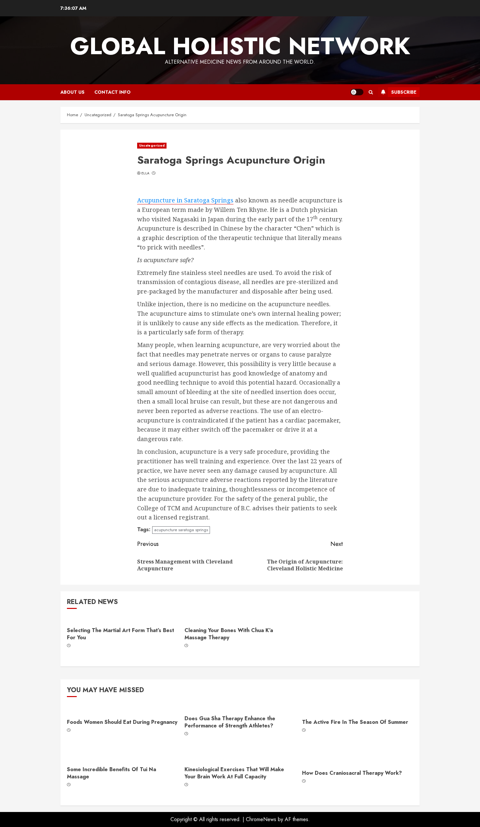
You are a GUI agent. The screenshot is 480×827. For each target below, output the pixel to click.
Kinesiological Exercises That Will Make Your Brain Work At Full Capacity (234, 773)
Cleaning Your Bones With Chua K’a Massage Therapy (228, 634)
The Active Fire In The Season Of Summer (355, 722)
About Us (72, 92)
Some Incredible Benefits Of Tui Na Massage (111, 773)
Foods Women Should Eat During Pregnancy (122, 722)
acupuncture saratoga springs (181, 530)
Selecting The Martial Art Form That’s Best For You (120, 634)
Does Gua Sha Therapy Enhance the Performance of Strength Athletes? (229, 722)
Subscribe (403, 92)
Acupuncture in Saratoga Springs (185, 200)
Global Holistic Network (240, 46)
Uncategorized (152, 145)
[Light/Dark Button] (356, 92)
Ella (145, 173)
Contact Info (112, 92)
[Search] (371, 92)
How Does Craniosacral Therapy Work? (352, 773)
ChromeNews (261, 819)
